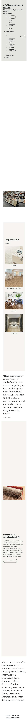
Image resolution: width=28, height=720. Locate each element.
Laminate (14, 311)
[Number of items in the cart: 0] (22, 37)
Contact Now (11, 209)
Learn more (10, 561)
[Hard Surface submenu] (8, 34)
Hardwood (14, 333)
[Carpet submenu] (13, 17)
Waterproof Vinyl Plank (14, 288)
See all (7, 243)
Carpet (14, 265)
